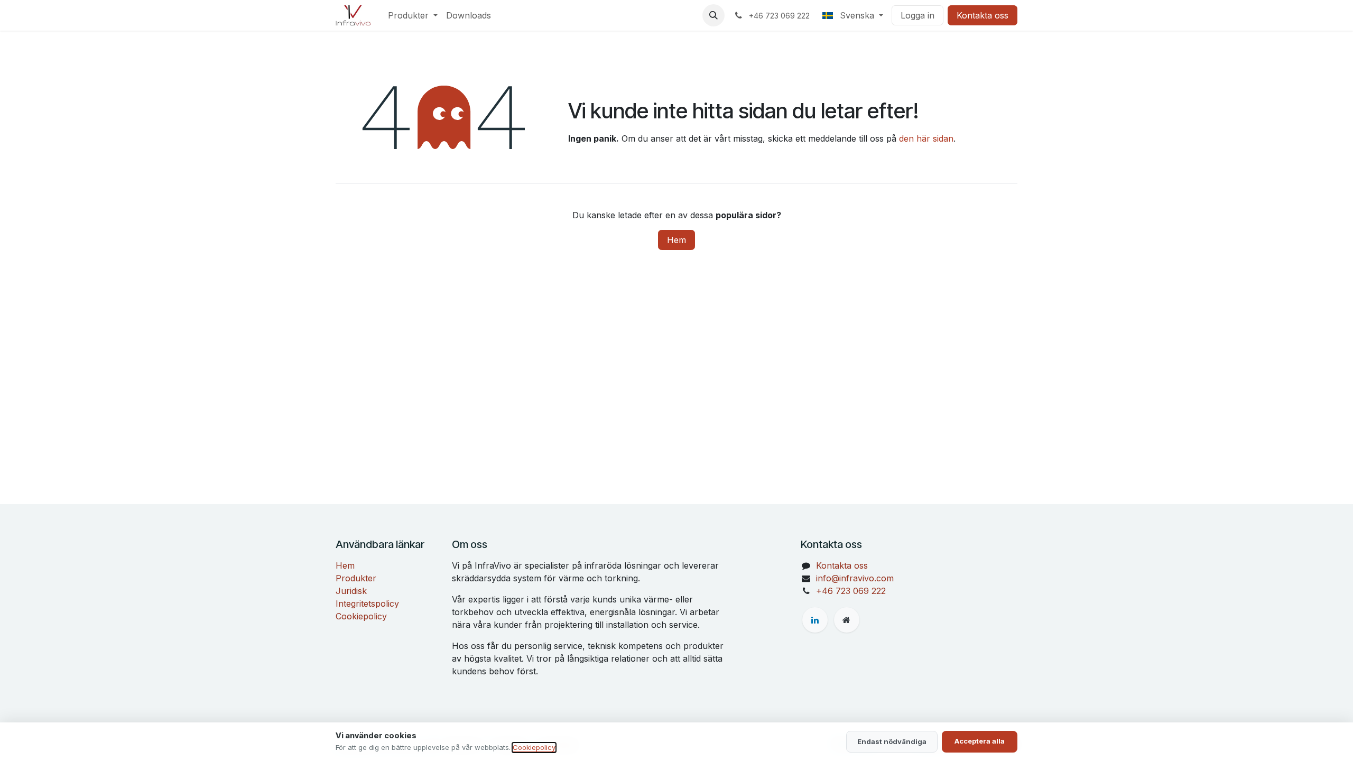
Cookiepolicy (361, 616)
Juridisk (351, 591)
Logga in (917, 15)
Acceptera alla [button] (979, 741)
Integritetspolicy (367, 603)
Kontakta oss (982, 15)
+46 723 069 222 (851, 591)
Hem (676, 240)
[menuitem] (413, 15)
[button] (713, 15)
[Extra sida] (846, 620)
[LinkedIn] (815, 620)
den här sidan (926, 138)
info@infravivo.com (855, 578)
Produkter (356, 578)
